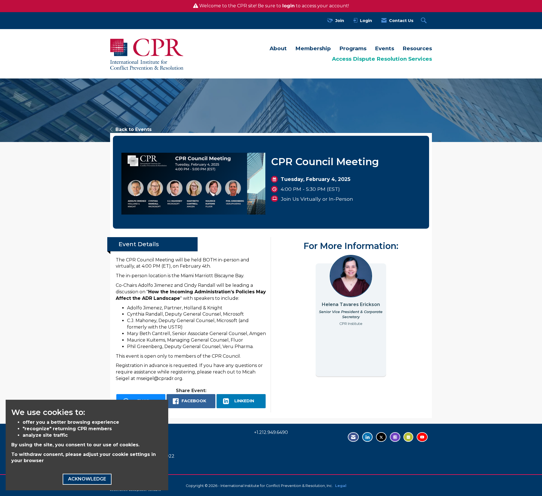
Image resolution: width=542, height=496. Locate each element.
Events (384, 48)
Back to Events (133, 129)
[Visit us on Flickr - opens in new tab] (408, 437)
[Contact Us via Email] (353, 437)
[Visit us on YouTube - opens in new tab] (422, 437)
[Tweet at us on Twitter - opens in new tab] (381, 437)
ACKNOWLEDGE (87, 479)
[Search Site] (424, 20)
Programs (352, 48)
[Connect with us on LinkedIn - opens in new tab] (367, 437)
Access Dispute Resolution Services (382, 59)
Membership (313, 48)
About (278, 48)
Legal (340, 486)
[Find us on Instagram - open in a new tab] (395, 437)
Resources (417, 48)
